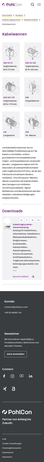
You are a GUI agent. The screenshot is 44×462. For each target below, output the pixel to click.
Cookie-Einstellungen (12, 444)
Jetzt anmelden (15, 354)
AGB (4, 439)
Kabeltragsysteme (11, 20)
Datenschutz (8, 452)
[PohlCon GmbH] (4, 376)
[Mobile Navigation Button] (39, 4)
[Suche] (32, 4)
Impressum (7, 457)
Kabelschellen (31, 20)
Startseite (7, 15)
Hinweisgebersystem (11, 448)
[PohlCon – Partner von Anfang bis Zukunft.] (12, 4)
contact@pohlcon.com (16, 307)
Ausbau (19, 15)
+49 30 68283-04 (12, 313)
